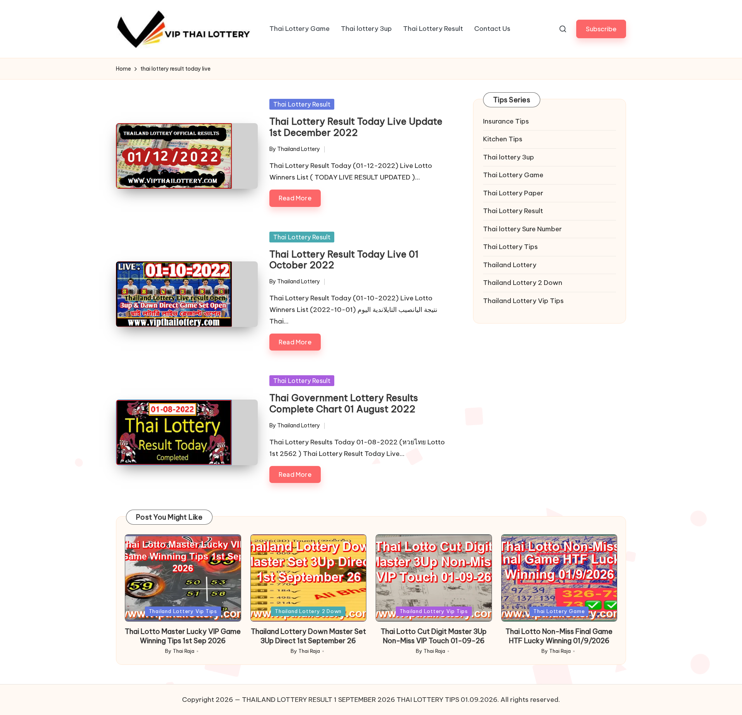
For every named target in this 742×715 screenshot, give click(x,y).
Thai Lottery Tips (510, 247)
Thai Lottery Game (513, 175)
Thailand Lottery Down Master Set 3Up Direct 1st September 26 (308, 636)
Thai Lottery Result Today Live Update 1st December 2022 (355, 126)
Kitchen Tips (502, 139)
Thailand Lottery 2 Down (522, 283)
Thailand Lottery (509, 265)
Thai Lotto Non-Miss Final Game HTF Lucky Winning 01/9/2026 (559, 636)
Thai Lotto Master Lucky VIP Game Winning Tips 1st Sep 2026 (183, 636)
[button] (601, 29)
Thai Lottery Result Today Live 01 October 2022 (344, 259)
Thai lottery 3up (508, 157)
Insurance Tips (506, 121)
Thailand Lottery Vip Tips (523, 301)
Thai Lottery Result (301, 104)
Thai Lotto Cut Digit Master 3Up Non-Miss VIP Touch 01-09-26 (434, 636)
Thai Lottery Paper (513, 193)
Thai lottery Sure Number (522, 229)
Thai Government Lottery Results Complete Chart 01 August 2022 (343, 403)
